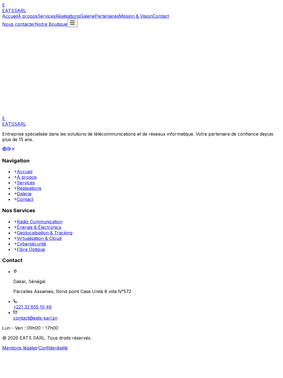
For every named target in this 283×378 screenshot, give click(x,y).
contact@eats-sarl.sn (35, 318)
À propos (28, 16)
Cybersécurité (31, 244)
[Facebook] (9, 149)
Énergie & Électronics (39, 227)
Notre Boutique (51, 24)
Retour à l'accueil (25, 97)
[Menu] (72, 23)
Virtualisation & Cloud (39, 238)
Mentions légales (19, 348)
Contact (161, 16)
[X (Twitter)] (13, 149)
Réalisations (68, 16)
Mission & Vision (136, 16)
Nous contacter (18, 24)
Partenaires (107, 16)
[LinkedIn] (4, 149)
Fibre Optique (31, 249)
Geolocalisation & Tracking (44, 232)
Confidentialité (53, 348)
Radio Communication (39, 221)
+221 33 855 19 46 (32, 307)
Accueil (10, 16)
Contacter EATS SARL (71, 97)
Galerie (87, 16)
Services (47, 16)
